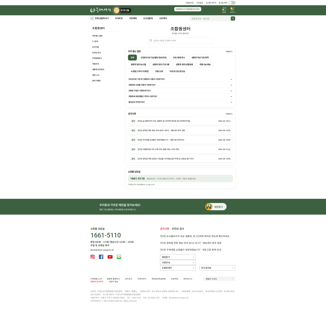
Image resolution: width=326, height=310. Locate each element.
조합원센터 (98, 28)
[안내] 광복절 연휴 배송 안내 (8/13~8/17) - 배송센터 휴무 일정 (190, 242)
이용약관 (174, 278)
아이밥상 (200, 2)
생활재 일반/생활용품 (184, 64)
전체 (132, 57)
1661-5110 (137, 178)
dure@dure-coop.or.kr (145, 185)
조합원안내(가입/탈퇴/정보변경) (154, 57)
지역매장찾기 (97, 58)
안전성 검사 (96, 53)
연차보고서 (187, 278)
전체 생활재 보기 (102, 18)
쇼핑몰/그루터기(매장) (140, 71)
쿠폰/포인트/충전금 (177, 71)
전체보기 (229, 51)
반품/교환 (159, 71)
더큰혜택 (133, 18)
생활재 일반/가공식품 (161, 64)
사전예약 (163, 18)
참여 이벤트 (96, 81)
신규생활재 (148, 18)
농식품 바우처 (211, 2)
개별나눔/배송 (205, 64)
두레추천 (119, 18)
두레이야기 (141, 278)
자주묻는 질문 (97, 36)
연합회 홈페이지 (113, 278)
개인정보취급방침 (159, 278)
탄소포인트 (206, 267)
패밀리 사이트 (211, 278)
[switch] (232, 2)
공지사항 (95, 47)
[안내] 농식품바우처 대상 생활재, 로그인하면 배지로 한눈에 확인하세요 (194, 236)
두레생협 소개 (96, 278)
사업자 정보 (113, 281)
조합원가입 (190, 2)
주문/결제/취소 (179, 57)
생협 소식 (95, 75)
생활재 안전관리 (98, 69)
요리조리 (128, 278)
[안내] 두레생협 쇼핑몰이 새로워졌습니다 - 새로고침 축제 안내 (190, 249)
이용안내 (95, 64)
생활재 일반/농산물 (138, 64)
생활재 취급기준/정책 (200, 57)
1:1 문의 (95, 41)
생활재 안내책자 (96, 281)
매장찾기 (166, 257)
